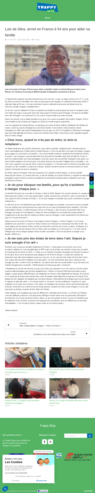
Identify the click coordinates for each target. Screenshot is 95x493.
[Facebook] (44, 441)
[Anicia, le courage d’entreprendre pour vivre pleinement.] (69, 388)
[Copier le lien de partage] (91, 195)
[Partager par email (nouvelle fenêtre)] (91, 191)
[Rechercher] (90, 436)
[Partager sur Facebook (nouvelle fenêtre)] (91, 175)
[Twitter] (50, 441)
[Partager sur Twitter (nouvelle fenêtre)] (91, 179)
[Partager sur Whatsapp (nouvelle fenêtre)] (91, 187)
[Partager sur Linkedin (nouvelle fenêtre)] (91, 183)
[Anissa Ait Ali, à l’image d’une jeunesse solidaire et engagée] (25, 388)
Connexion (88, 491)
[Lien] (78, 457)
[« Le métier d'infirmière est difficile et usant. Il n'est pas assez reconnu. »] (25, 357)
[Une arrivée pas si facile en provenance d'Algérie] (69, 357)
